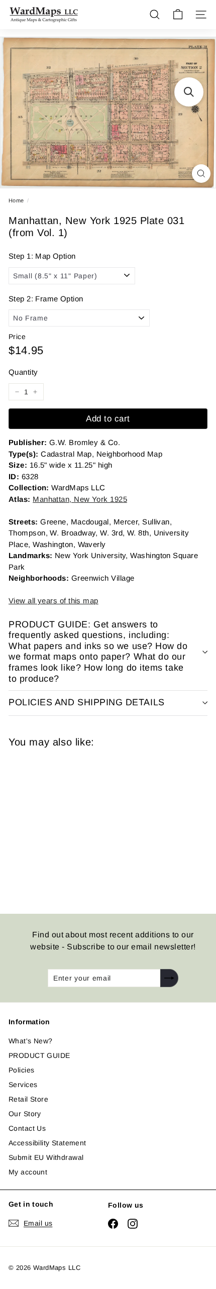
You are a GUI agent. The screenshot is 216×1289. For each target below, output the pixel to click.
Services (23, 1085)
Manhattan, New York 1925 (80, 499)
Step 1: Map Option (42, 256)
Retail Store (28, 1099)
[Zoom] (201, 173)
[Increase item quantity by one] (35, 391)
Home (16, 200)
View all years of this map (53, 600)
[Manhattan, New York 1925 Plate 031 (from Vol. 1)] (80, 825)
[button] (188, 91)
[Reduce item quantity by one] (17, 391)
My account (28, 1172)
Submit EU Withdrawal (46, 1157)
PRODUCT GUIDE (39, 1055)
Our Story (25, 1114)
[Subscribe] (169, 978)
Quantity (23, 372)
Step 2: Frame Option (46, 298)
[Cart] (177, 14)
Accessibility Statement (47, 1143)
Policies (21, 1070)
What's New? (31, 1041)
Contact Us (27, 1128)
